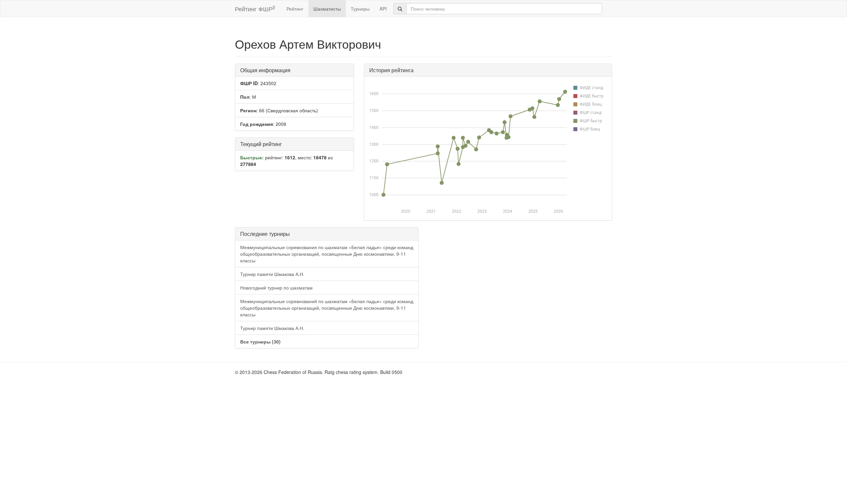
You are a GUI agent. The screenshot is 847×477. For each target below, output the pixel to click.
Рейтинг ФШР (255, 8)
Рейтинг (295, 8)
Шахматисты (327, 8)
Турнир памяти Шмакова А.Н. (272, 274)
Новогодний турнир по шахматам (276, 287)
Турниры (360, 8)
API (383, 8)
